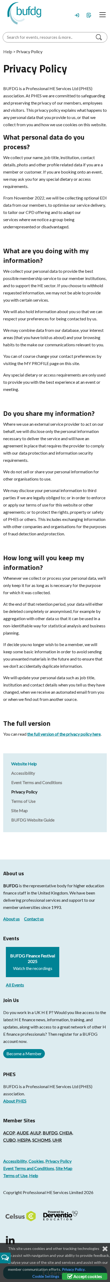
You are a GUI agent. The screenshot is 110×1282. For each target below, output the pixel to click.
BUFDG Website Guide (32, 819)
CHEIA (65, 1132)
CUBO (9, 1139)
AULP (35, 1132)
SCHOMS (41, 1139)
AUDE (23, 1132)
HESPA (24, 1139)
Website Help (24, 763)
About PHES (14, 1100)
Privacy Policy (24, 791)
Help (7, 51)
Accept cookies (87, 1276)
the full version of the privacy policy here (64, 733)
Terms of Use (23, 801)
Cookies (36, 1161)
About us (11, 918)
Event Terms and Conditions (36, 782)
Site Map (19, 810)
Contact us (34, 918)
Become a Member (24, 1053)
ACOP (9, 1132)
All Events (15, 984)
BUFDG (10, 885)
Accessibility (23, 773)
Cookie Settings (45, 1276)
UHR (57, 1139)
